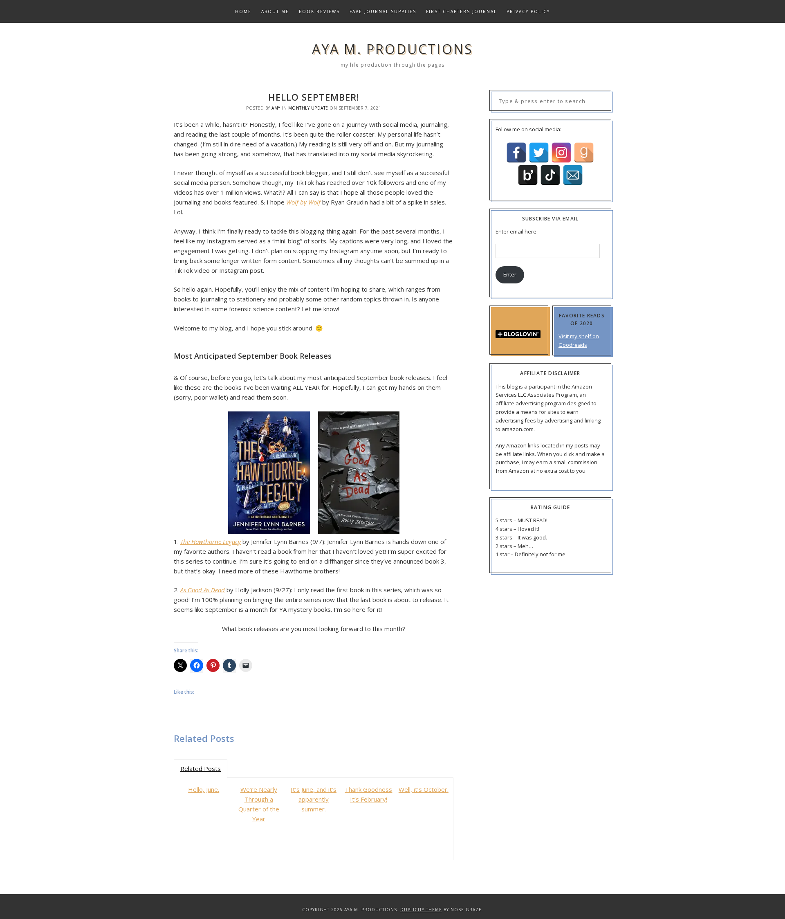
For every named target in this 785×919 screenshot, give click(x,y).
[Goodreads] (584, 152)
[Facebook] (516, 152)
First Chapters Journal (461, 11)
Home (243, 11)
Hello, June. (203, 789)
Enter (509, 274)
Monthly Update (308, 108)
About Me (275, 11)
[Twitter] (539, 152)
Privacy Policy (528, 11)
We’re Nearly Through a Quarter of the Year (258, 804)
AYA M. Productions (392, 49)
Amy (275, 108)
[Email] (573, 175)
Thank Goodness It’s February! (368, 794)
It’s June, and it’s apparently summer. (313, 799)
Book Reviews (319, 11)
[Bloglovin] (528, 175)
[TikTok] (550, 175)
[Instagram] (561, 152)
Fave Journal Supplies (383, 11)
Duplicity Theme (421, 909)
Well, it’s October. (424, 789)
